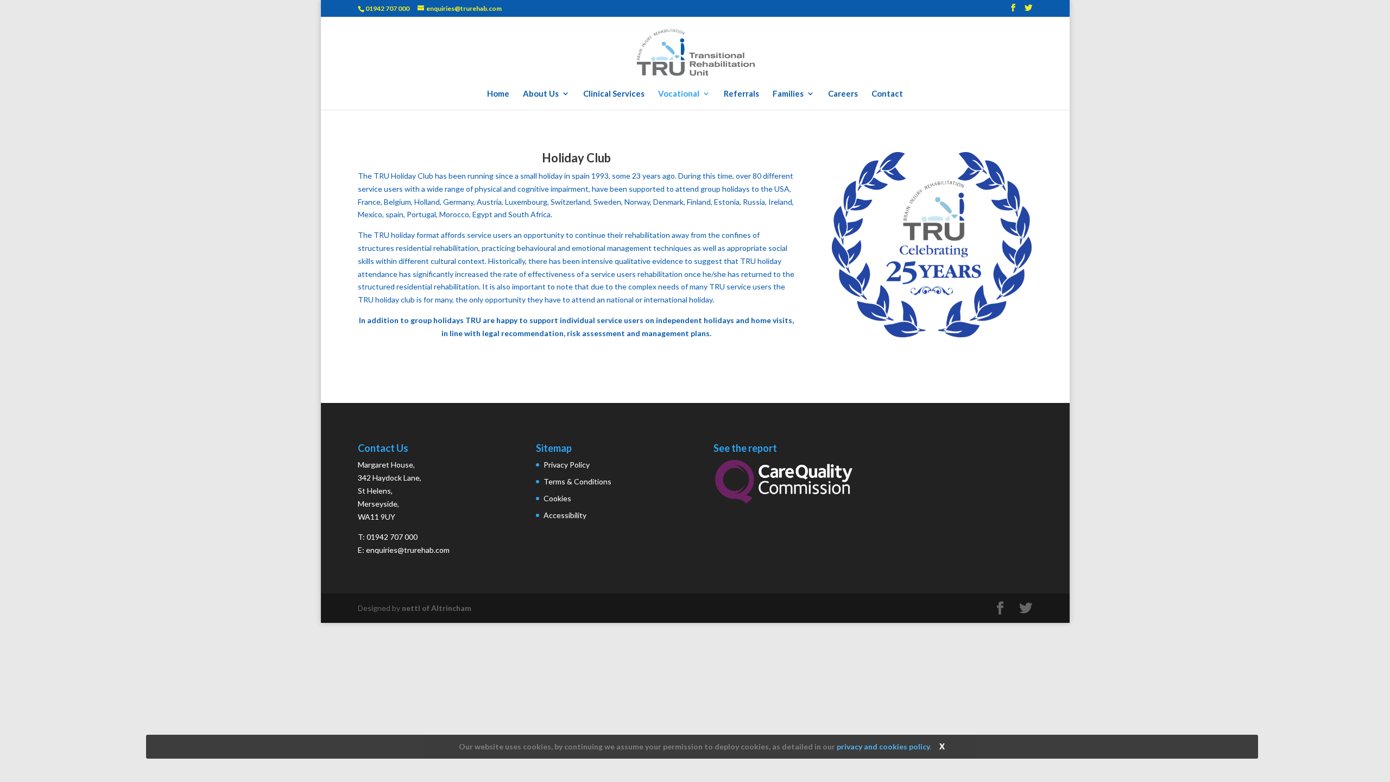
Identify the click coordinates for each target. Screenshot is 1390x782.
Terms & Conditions (577, 481)
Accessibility (565, 515)
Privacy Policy (567, 464)
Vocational (678, 94)
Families (788, 94)
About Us (541, 94)
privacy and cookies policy (883, 746)
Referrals (741, 94)
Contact (887, 94)
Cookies (557, 498)
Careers (843, 94)
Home (498, 94)
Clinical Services (614, 94)
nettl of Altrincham (436, 608)
